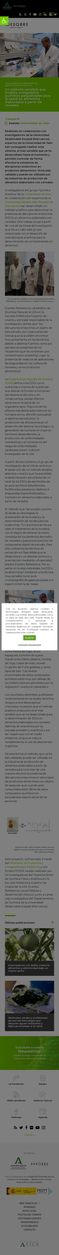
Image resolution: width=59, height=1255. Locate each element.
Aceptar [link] (29, 637)
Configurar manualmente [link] (29, 645)
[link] (4, 20)
